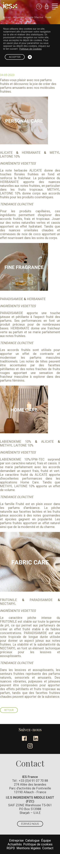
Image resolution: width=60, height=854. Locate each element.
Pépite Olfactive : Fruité (38, 17)
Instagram (30, 745)
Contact (47, 848)
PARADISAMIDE (11, 299)
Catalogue (32, 840)
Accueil (7, 17)
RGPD (11, 848)
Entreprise (16, 840)
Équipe (46, 840)
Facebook (24, 738)
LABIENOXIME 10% (15, 441)
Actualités (18, 17)
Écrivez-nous (30, 823)
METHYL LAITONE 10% (16, 445)
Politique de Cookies (30, 48)
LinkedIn (36, 738)
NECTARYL (8, 604)
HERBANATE (31, 153)
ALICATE (6, 153)
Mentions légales (28, 848)
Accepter (14, 57)
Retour (9, 710)
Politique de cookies (37, 844)
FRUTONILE (8, 600)
